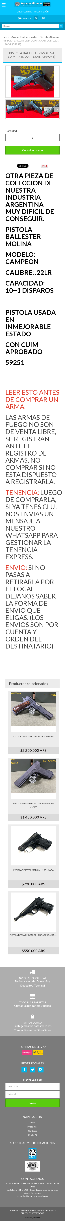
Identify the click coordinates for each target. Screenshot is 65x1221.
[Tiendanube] (32, 1217)
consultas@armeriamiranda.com (33, 1196)
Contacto (32, 1130)
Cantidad (11, 130)
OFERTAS (32, 1134)
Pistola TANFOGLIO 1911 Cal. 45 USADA (33, 736)
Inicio (6, 36)
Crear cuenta (24, 11)
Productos (32, 1126)
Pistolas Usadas (49, 36)
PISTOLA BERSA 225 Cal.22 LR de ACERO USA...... (33, 935)
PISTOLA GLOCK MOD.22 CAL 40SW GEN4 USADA (33, 805)
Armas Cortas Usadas (24, 36)
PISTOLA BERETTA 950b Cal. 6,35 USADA (33, 870)
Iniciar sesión (41, 11)
